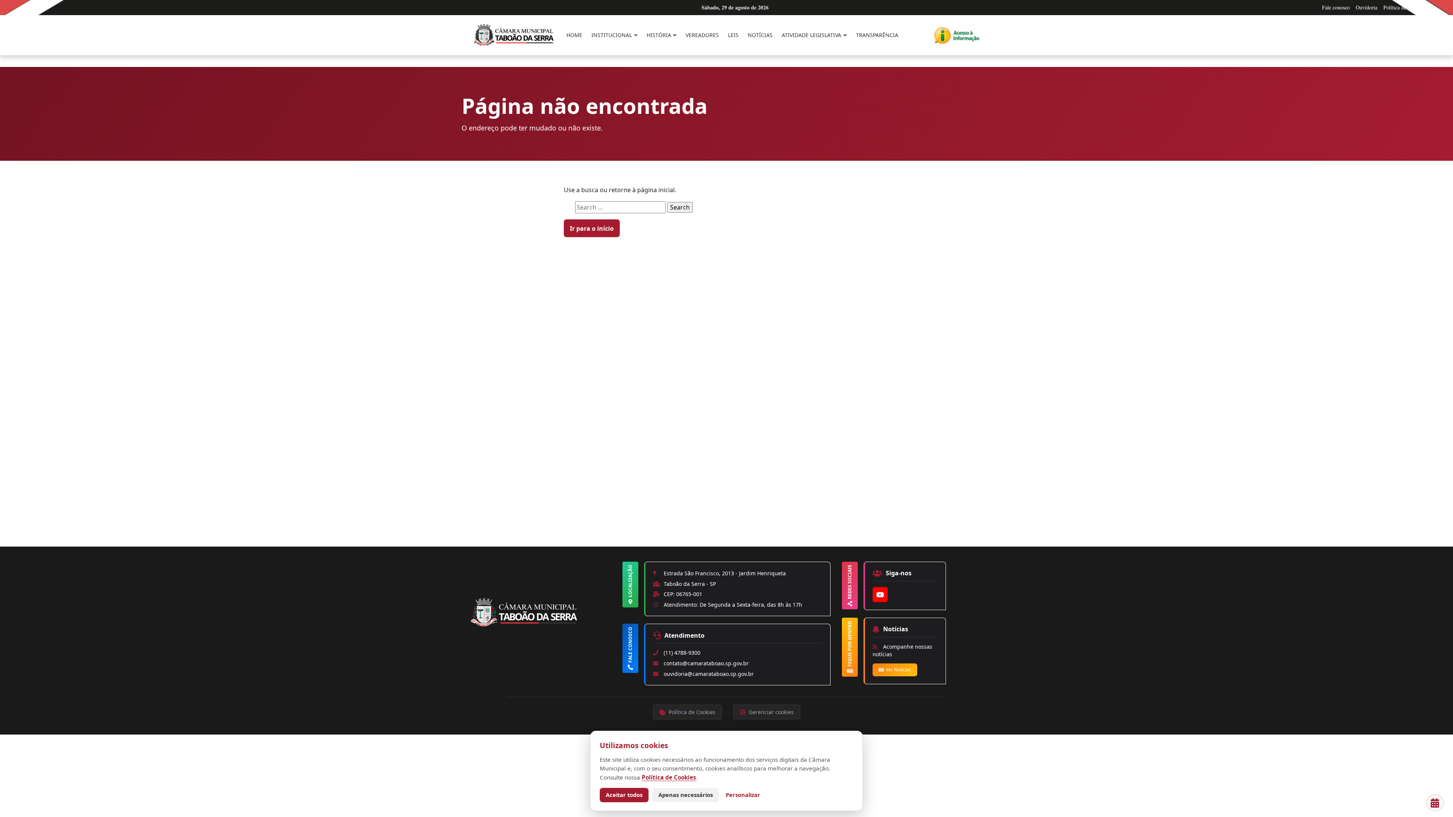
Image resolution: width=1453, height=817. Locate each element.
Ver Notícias (898, 669)
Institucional (611, 35)
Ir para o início (592, 228)
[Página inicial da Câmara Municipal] (545, 625)
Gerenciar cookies (771, 712)
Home (574, 35)
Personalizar (743, 794)
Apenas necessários (685, 794)
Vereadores (702, 35)
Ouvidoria (1366, 7)
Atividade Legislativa (811, 35)
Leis (733, 35)
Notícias (760, 35)
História (659, 35)
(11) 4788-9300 (682, 652)
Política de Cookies (1404, 7)
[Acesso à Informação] (956, 35)
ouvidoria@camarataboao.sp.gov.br (709, 673)
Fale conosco (1336, 7)
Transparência (877, 35)
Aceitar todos (624, 794)
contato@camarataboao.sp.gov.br (706, 663)
